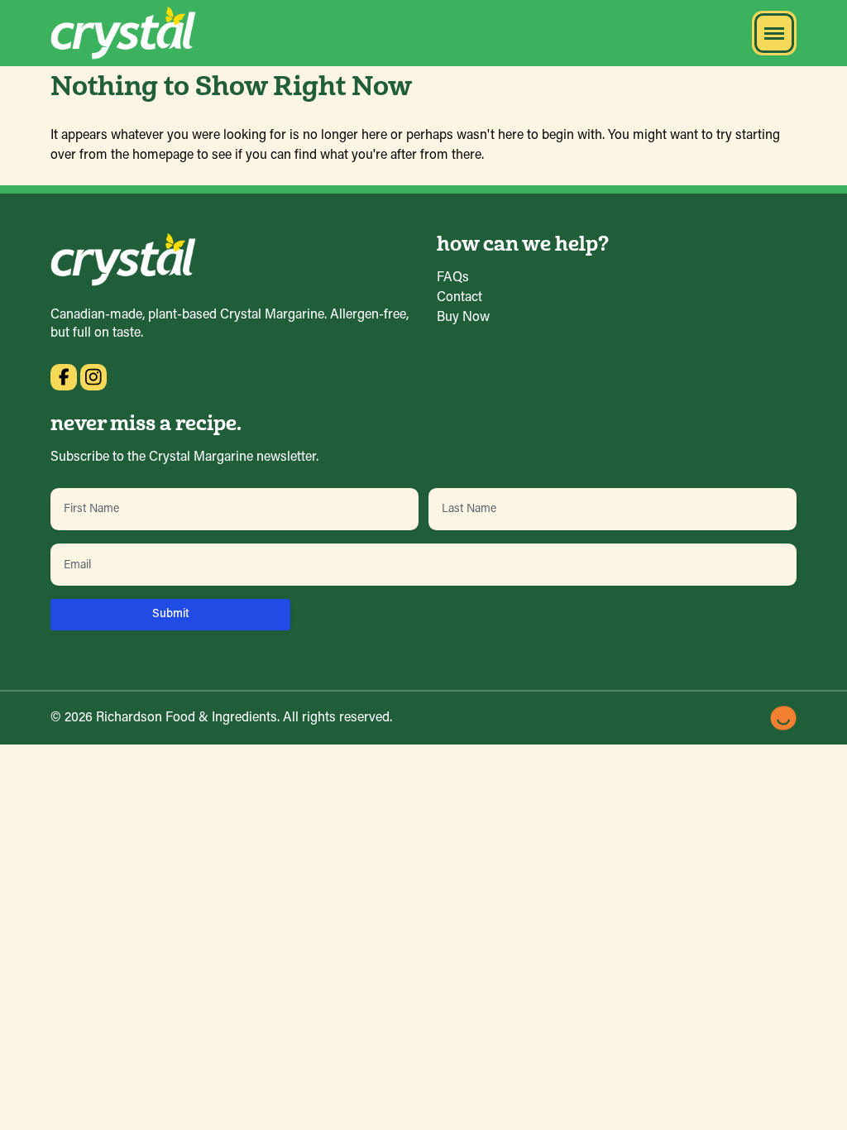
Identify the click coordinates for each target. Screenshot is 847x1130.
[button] (774, 33)
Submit (170, 614)
